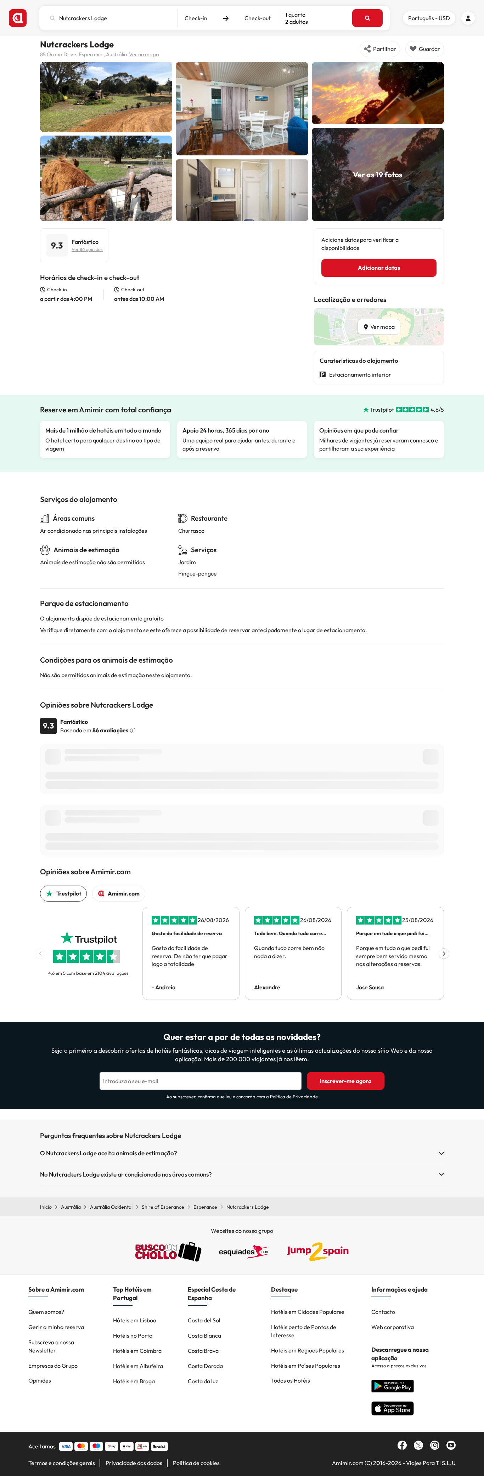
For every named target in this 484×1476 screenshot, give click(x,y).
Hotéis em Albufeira (138, 1365)
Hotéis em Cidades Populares (307, 1311)
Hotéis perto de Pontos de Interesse (303, 1331)
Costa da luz (203, 1381)
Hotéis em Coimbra (137, 1350)
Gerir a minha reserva (56, 1327)
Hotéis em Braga (134, 1381)
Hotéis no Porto (132, 1335)
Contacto (383, 1311)
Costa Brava (203, 1350)
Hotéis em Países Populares (305, 1365)
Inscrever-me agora (346, 1081)
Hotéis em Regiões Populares (307, 1350)
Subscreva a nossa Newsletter (51, 1346)
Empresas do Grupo (53, 1365)
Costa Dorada (205, 1365)
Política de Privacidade (294, 1096)
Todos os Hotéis (290, 1380)
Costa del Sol (204, 1320)
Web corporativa (392, 1327)
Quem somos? (46, 1311)
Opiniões (39, 1380)
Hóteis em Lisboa (134, 1320)
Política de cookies (196, 1462)
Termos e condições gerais (61, 1462)
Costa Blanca (204, 1335)
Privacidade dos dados (134, 1462)
